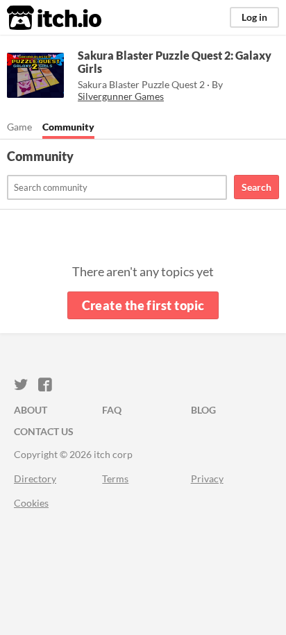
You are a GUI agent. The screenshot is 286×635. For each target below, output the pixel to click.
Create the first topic (143, 305)
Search (256, 187)
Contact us (44, 431)
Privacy (207, 478)
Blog (203, 410)
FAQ (111, 410)
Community (68, 127)
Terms (115, 478)
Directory (35, 478)
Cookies (31, 503)
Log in (254, 17)
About (30, 410)
